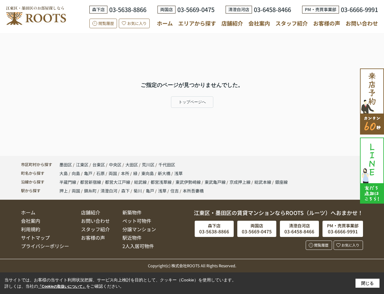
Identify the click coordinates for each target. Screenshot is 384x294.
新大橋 (164, 173)
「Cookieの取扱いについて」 (62, 286)
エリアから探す (197, 23)
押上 (63, 191)
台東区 (98, 165)
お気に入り (137, 23)
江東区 (82, 165)
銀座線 (281, 182)
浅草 (178, 173)
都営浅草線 (161, 182)
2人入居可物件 (138, 246)
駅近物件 (132, 237)
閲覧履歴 (106, 23)
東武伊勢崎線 (189, 182)
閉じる (367, 283)
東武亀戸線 (215, 182)
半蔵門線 (68, 182)
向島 (76, 173)
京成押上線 (240, 182)
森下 (125, 191)
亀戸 (88, 173)
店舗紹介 (232, 23)
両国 (113, 173)
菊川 (138, 191)
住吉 (174, 191)
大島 (64, 173)
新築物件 (132, 212)
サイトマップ (35, 237)
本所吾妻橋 (193, 191)
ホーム (165, 23)
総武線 (141, 182)
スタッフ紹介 (291, 23)
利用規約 (30, 229)
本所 (125, 173)
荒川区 (148, 165)
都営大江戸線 (118, 182)
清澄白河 (108, 191)
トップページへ (192, 102)
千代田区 (166, 165)
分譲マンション (139, 229)
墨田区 (65, 165)
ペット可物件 (136, 220)
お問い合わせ (362, 23)
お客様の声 (326, 23)
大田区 (131, 165)
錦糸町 (90, 191)
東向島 (148, 173)
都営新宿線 (91, 182)
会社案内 (259, 23)
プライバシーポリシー (45, 246)
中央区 (115, 165)
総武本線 (263, 182)
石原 (101, 173)
